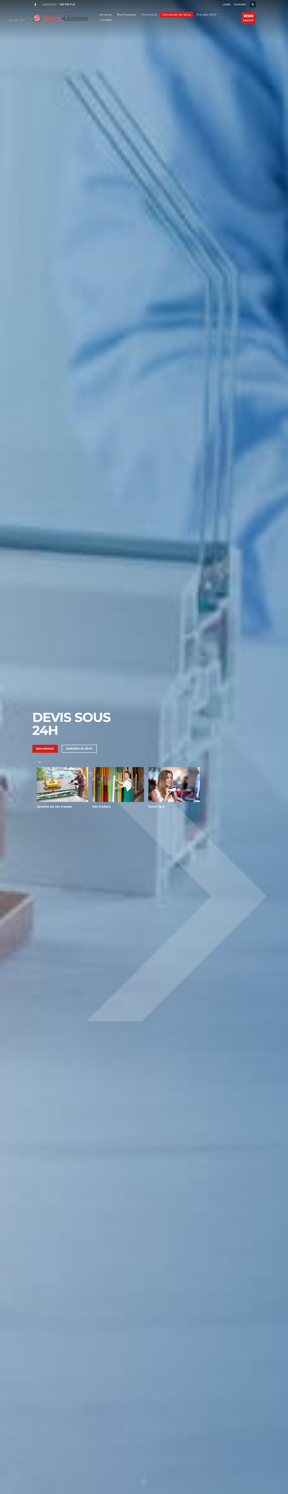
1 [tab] (39, 762)
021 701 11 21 (67, 4)
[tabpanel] (60, 787)
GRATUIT (248, 18)
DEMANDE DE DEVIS (79, 749)
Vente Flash (156, 807)
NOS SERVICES (45, 748)
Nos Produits (101, 807)
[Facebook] (35, 4)
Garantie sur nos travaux (54, 807)
